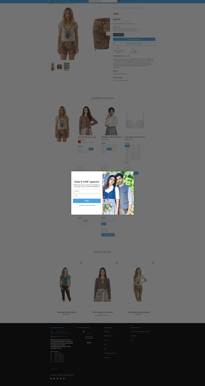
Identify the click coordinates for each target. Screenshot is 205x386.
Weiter (87, 201)
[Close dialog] (131, 173)
